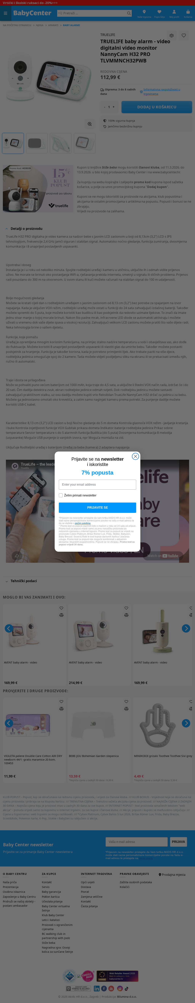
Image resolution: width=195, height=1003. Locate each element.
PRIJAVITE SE (97, 507)
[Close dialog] (135, 456)
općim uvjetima (82, 523)
